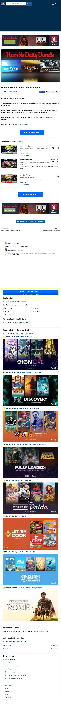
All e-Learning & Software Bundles (15, 675)
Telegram (7, 691)
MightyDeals (30, 645)
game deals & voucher (23, 333)
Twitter (6, 688)
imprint (32, 703)
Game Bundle (10, 301)
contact (28, 703)
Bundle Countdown (10, 663)
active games (14, 305)
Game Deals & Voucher (12, 666)
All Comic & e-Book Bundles (13, 678)
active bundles (18, 642)
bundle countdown (39, 631)
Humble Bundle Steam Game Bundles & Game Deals (30, 221)
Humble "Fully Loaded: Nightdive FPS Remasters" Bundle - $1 (26, 444)
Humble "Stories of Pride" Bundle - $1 (18, 480)
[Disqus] (30, 260)
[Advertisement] (30, 18)
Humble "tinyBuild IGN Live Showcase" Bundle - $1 (23, 408)
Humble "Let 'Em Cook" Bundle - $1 (17, 516)
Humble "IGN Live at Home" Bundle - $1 (19, 337)
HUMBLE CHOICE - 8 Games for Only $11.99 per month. (24, 588)
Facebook (8, 685)
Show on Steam (24, 155)
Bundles (4, 91)
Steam (6, 694)
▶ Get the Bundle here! (31, 132)
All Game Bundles (10, 672)
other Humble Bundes (21, 124)
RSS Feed (8, 697)
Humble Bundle (19, 322)
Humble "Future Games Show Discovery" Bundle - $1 (23, 372)
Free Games (8, 669)
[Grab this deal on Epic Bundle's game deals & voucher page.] (30, 354)
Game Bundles (13, 91)
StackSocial (30, 648)
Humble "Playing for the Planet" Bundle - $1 (20, 552)
